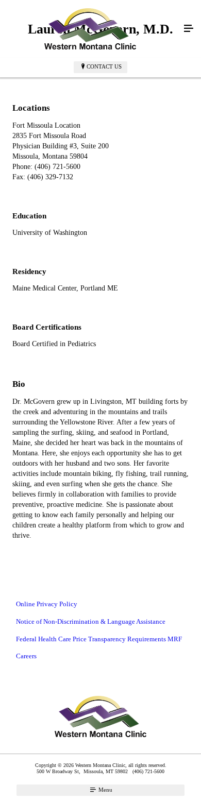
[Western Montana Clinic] (90, 28)
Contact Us (104, 66)
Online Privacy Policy (46, 604)
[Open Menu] (188, 29)
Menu (104, 790)
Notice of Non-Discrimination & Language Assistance (90, 621)
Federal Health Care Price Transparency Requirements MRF (99, 639)
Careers (26, 656)
